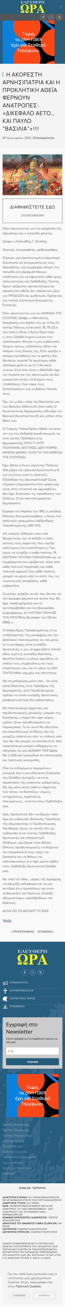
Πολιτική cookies (15, 1151)
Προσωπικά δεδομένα (19, 1157)
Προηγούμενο (23, 931)
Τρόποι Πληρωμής (16, 1130)
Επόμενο (45, 931)
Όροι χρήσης (12, 1162)
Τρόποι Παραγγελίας (18, 1135)
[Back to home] (32, 7)
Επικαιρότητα (43, 138)
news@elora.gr (12, 1214)
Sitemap (9, 1173)
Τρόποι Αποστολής (16, 1124)
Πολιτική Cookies (28, 1286)
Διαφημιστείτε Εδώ (17, 1168)
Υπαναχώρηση (13, 1141)
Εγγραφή (32, 1061)
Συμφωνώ (19, 1295)
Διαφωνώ (44, 1295)
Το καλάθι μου (13, 1146)
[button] (60, 7)
